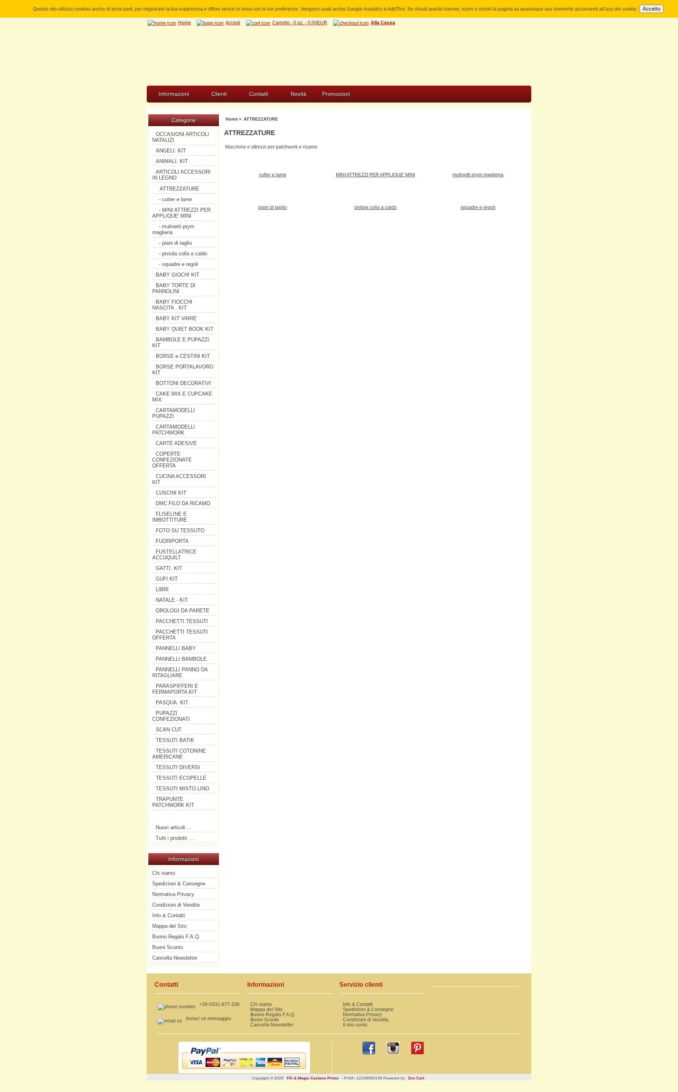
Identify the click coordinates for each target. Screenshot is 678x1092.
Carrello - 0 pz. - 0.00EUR (299, 22)
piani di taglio (272, 207)
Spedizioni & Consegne (178, 884)
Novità (298, 94)
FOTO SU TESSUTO (180, 530)
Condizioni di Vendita (176, 905)
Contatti (258, 94)
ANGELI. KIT (171, 151)
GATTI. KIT (169, 568)
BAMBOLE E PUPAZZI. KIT (181, 342)
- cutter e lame (175, 199)
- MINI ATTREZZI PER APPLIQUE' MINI (181, 213)
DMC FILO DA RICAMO (183, 503)
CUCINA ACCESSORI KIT (179, 479)
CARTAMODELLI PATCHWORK (173, 430)
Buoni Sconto (167, 947)
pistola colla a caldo (375, 207)
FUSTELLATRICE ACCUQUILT (174, 555)
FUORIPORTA (172, 541)
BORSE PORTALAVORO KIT (182, 370)
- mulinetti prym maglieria (173, 229)
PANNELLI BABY (176, 648)
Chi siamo (163, 873)
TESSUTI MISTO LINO (182, 789)
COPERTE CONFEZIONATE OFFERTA (172, 460)
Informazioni (174, 94)
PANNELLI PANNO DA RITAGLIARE (180, 672)
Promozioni (336, 94)
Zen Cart (416, 1078)
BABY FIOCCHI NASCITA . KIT (172, 305)
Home (184, 22)
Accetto (651, 9)
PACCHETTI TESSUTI (182, 621)
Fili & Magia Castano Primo (313, 1078)
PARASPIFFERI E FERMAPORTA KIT (175, 689)
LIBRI (162, 589)
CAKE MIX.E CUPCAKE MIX (182, 397)
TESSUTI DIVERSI (178, 767)
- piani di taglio (175, 243)
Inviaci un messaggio (208, 1018)
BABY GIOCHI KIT (177, 275)
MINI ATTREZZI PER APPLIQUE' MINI (375, 174)
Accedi (233, 22)
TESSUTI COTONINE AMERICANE (179, 754)
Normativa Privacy (173, 894)
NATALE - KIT (172, 600)
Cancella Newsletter (174, 958)
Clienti (219, 94)
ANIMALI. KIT (172, 161)
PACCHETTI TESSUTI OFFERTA (180, 635)
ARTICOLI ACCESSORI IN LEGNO (181, 175)
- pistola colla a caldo (183, 254)
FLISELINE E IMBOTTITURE (169, 517)
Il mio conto (355, 1024)
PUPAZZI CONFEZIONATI (171, 716)
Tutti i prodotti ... (174, 838)
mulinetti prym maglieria (477, 174)
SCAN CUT (169, 730)
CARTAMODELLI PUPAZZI (173, 413)
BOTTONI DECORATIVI (183, 383)
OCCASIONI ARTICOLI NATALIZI (180, 137)
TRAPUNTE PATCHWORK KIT (173, 802)
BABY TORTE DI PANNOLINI (173, 288)
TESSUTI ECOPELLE (181, 778)
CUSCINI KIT (171, 493)
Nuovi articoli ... (173, 827)
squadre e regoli (478, 207)
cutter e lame (272, 174)
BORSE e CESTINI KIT (183, 356)
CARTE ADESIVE (176, 443)
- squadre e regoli (178, 264)
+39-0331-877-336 (219, 1004)
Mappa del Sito (169, 926)
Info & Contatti (168, 915)
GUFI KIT (167, 579)
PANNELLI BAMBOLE (181, 659)
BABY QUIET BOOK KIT (184, 329)
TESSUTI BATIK (175, 740)
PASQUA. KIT (172, 702)
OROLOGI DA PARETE (183, 611)
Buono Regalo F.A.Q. (176, 937)
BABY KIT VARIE (176, 318)
